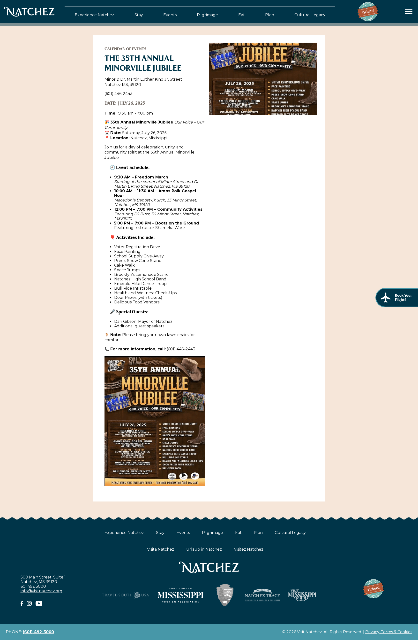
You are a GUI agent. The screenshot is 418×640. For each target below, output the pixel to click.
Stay (138, 15)
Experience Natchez (94, 15)
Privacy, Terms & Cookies (388, 632)
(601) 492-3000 (38, 632)
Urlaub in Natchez (204, 549)
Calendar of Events (125, 48)
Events (170, 15)
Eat (241, 15)
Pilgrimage (207, 15)
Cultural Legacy (309, 15)
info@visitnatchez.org (41, 591)
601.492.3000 (33, 586)
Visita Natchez (160, 549)
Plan (269, 15)
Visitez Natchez (248, 549)
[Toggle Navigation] (408, 12)
